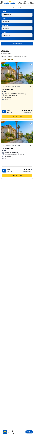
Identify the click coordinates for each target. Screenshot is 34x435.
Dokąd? (4, 11)
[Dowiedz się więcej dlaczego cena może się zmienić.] (31, 110)
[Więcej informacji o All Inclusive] (12, 97)
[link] (9, 2)
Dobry (8, 110)
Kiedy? (4, 18)
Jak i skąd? (5, 25)
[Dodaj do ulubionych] (30, 64)
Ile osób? (4, 32)
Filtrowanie (16, 44)
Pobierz (29, 432)
